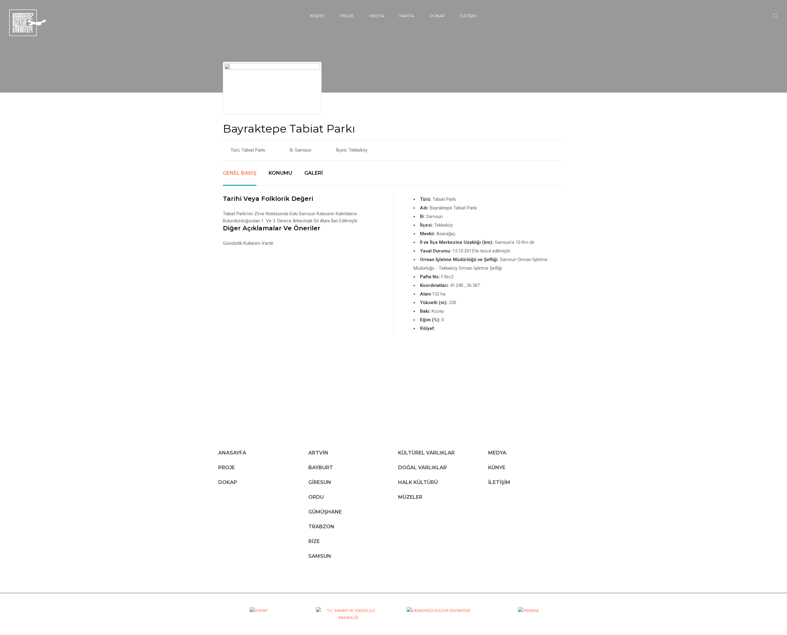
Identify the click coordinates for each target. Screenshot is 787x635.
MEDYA (376, 16)
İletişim (468, 16)
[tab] (239, 177)
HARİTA (406, 16)
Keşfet (317, 16)
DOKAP (437, 16)
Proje (347, 16)
